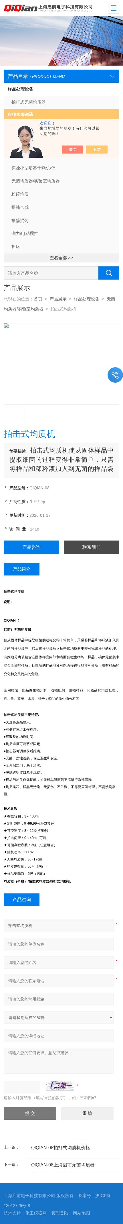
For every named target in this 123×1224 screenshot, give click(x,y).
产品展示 (58, 299)
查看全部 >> (61, 258)
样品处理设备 (20, 89)
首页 (38, 299)
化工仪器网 (36, 1213)
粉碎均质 (20, 194)
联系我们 (91, 547)
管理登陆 (59, 1213)
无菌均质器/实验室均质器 (35, 181)
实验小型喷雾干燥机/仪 (33, 168)
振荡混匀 (20, 220)
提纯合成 (20, 207)
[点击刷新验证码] (60, 1086)
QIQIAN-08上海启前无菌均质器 (63, 1164)
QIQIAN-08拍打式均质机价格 (60, 1147)
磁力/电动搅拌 (24, 233)
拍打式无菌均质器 (28, 102)
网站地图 (81, 1213)
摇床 (15, 246)
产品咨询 (31, 547)
